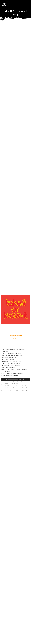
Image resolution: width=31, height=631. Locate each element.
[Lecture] (3, 379)
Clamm (14, 381)
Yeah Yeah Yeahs (25, 387)
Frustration (20, 381)
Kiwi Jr (25, 381)
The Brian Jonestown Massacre (13, 385)
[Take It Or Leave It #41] (15, 309)
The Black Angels (16, 383)
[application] (15, 379)
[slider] (27, 379)
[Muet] (23, 379)
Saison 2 (19, 335)
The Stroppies (8, 387)
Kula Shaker (8, 383)
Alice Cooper (8, 381)
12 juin (16, 338)
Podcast (12, 335)
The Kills (24, 385)
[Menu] (29, 4)
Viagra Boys (16, 387)
